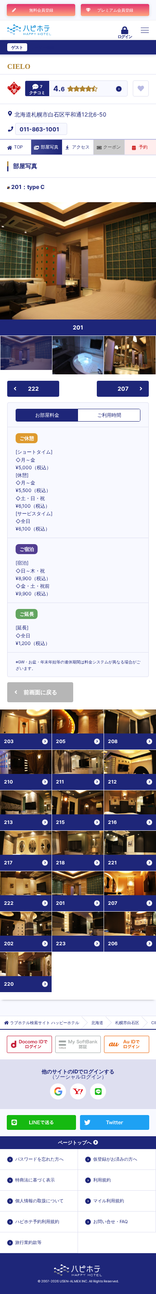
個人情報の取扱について (39, 1201)
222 (33, 388)
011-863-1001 (39, 129)
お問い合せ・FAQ (110, 1221)
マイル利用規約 (108, 1201)
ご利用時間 (109, 415)
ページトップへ (75, 1142)
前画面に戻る (40, 692)
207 (123, 388)
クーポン (112, 147)
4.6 (59, 89)
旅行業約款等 (28, 1242)
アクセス (81, 147)
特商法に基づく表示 (35, 1180)
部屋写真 (49, 147)
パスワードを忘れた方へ (39, 1159)
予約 (143, 147)
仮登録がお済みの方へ (115, 1159)
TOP (18, 147)
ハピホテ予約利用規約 (37, 1221)
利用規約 (102, 1180)
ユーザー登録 (42, 47)
